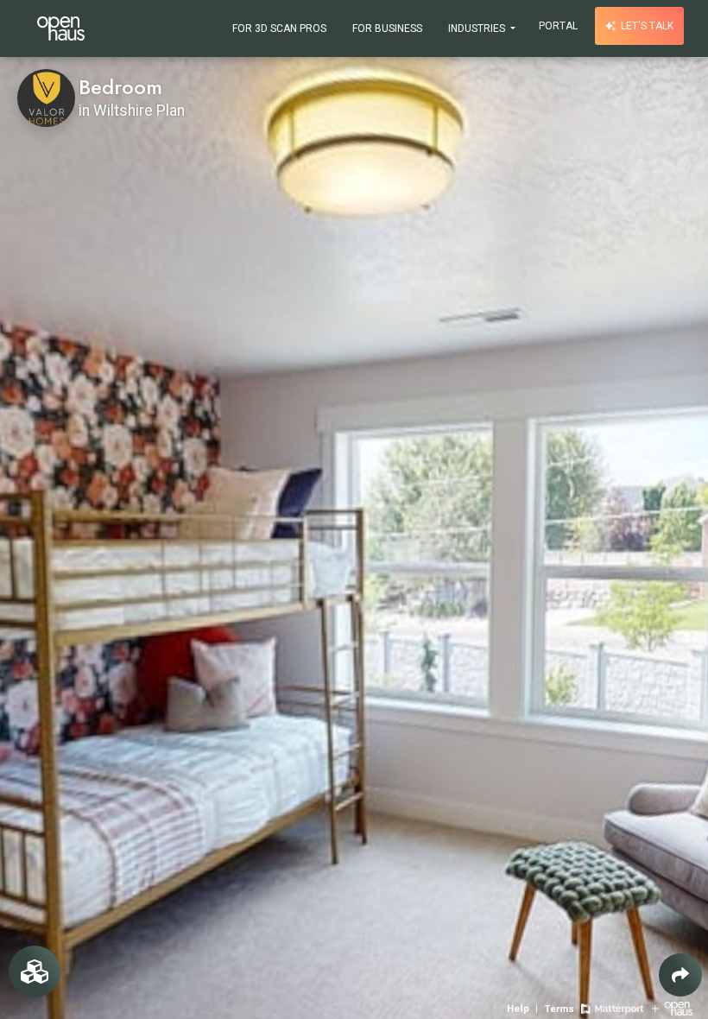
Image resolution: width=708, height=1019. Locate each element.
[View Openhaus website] (672, 1007)
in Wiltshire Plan (132, 110)
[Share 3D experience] (680, 975)
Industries (478, 28)
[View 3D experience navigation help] (524, 1007)
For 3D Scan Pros (279, 28)
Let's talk (645, 26)
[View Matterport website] (611, 1007)
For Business (387, 28)
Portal (558, 26)
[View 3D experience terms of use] (561, 1007)
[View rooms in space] (34, 971)
